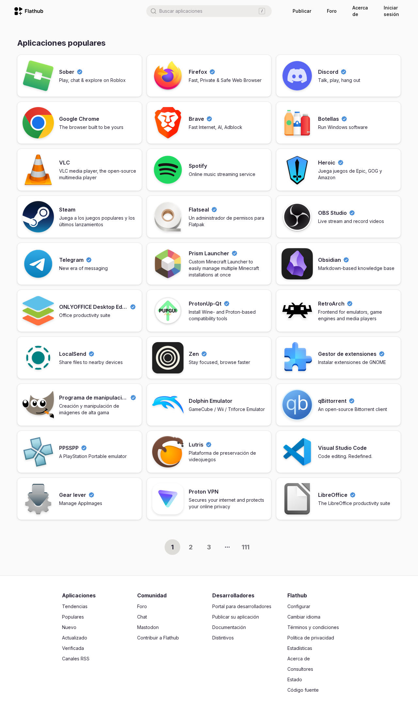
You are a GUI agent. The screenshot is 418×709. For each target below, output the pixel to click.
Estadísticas (299, 648)
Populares (73, 617)
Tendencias (75, 606)
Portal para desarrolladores (241, 606)
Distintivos (223, 637)
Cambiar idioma (303, 617)
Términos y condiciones (313, 627)
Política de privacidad (310, 637)
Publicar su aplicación (235, 617)
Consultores (300, 669)
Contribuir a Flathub (158, 637)
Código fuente (303, 690)
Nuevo (69, 627)
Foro (332, 11)
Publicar (302, 11)
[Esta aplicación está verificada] (80, 72)
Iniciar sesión (391, 11)
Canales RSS (75, 658)
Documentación (229, 627)
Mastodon (148, 627)
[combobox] (209, 11)
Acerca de (360, 11)
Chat (142, 617)
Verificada (73, 648)
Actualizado (74, 637)
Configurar (298, 606)
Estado (294, 679)
